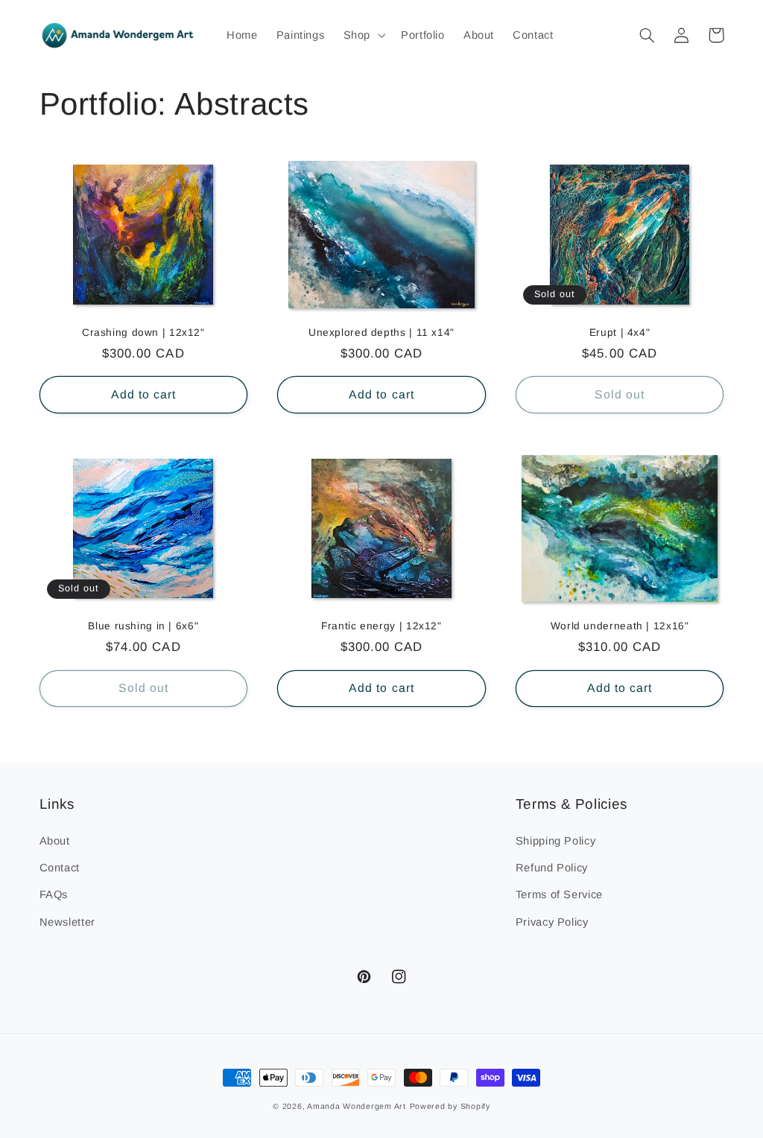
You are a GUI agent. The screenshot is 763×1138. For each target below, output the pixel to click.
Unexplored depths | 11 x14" (381, 332)
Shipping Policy (555, 841)
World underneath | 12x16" (620, 626)
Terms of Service (559, 894)
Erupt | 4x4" (619, 332)
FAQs (54, 894)
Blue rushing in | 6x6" (143, 626)
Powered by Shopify (450, 1106)
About (54, 841)
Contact (59, 868)
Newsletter (67, 922)
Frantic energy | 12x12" (381, 626)
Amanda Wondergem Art (356, 1106)
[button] (362, 35)
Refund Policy (552, 868)
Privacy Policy (552, 922)
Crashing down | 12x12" (143, 332)
